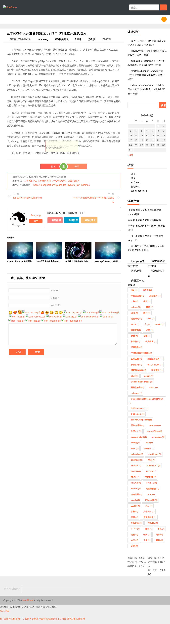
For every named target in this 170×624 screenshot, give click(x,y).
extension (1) (158, 436)
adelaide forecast (140, 60)
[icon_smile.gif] (47, 312)
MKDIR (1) (136, 488)
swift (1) (134, 448)
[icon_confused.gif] (52, 312)
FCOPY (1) (151, 471)
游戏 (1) (148, 528)
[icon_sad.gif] (33, 320)
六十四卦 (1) (148, 511)
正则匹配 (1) (136, 358)
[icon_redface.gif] (109, 312)
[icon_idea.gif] (91, 312)
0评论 (78, 39)
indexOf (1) (149, 448)
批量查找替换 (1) (154, 358)
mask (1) (153, 387)
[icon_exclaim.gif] (51, 320)
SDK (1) (151, 494)
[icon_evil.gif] (61, 312)
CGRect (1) (136, 431)
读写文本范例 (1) (154, 364)
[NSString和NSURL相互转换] (20, 250)
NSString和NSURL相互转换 (19, 261)
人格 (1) (134, 301)
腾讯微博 (73, 220)
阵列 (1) (146, 312)
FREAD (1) (136, 482)
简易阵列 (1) (136, 318)
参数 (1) (134, 335)
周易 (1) (134, 517)
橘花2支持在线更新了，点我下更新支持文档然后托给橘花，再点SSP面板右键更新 (42, 618)
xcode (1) (135, 499)
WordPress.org (139, 190)
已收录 (91, 39)
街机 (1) (134, 534)
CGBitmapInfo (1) (139, 408)
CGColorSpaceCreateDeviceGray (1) (146, 400)
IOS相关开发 (61, 39)
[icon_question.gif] (71, 320)
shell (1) (134, 375)
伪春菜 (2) (147, 289)
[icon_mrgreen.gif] (10, 312)
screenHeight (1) (139, 436)
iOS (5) (134, 289)
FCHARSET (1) (154, 465)
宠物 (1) (134, 545)
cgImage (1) (136, 393)
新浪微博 (56, 220)
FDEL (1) (135, 477)
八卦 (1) (148, 505)
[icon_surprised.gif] (88, 316)
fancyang (42, 39)
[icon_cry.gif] (70, 316)
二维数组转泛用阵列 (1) (141, 352)
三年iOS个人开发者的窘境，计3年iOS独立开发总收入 (52, 180)
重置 (37, 352)
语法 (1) (134, 312)
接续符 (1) (135, 341)
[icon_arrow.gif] (31, 312)
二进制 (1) (135, 505)
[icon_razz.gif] (17, 316)
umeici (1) (159, 324)
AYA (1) (150, 318)
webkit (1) (148, 375)
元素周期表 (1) (149, 517)
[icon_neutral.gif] (15, 312)
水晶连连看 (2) (137, 295)
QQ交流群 (90, 220)
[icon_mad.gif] (16, 320)
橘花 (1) (146, 301)
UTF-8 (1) (135, 528)
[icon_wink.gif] (54, 316)
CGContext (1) (137, 413)
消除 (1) (159, 534)
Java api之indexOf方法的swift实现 (108, 261)
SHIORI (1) (136, 329)
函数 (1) (149, 329)
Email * (55, 298)
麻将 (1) (159, 540)
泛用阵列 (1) (136, 347)
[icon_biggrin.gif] (73, 312)
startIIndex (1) (155, 453)
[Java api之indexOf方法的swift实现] (108, 250)
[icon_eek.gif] (42, 312)
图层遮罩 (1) (156, 370)
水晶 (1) (134, 540)
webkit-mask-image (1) (142, 381)
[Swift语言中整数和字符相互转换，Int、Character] (49, 250)
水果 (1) (146, 540)
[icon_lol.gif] (107, 316)
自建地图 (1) (136, 494)
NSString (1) (136, 522)
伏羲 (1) (134, 511)
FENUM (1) (136, 465)
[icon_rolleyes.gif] (35, 316)
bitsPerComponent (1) (141, 419)
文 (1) (147, 324)
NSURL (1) (153, 522)
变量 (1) (146, 335)
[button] (163, 7)
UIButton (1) (155, 425)
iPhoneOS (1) (151, 499)
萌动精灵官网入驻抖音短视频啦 (144, 220)
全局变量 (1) (150, 341)
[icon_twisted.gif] (20, 312)
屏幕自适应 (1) (137, 425)
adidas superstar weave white (146, 85)
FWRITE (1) (151, 482)
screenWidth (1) (154, 431)
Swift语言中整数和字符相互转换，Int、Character (49, 261)
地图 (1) (151, 459)
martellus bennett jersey (143, 70)
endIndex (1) (137, 459)
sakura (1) (136, 307)
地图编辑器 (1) (152, 488)
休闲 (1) (146, 534)
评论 (18, 352)
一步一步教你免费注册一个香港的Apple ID (93, 198)
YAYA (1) (135, 324)
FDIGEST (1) (150, 477)
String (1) (135, 442)
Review (135, 50)
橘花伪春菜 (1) (137, 387)
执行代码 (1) (136, 364)
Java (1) (149, 442)
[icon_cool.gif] (56, 312)
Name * (55, 290)
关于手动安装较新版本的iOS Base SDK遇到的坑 (78, 261)
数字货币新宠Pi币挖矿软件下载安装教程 (146, 228)
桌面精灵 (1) (154, 295)
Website (55, 305)
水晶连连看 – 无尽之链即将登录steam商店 (144, 212)
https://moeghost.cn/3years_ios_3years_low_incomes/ (61, 184)
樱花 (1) (149, 307)
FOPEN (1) (136, 471)
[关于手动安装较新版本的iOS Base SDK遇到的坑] (78, 250)
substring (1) (137, 453)
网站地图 (136, 271)
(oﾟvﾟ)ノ (135, 40)
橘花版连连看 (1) (138, 370)
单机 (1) (161, 528)
